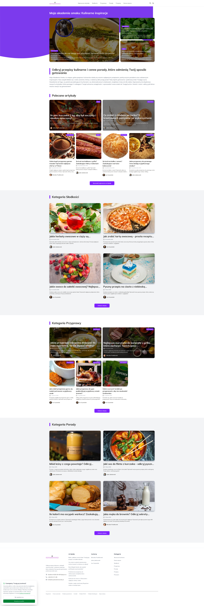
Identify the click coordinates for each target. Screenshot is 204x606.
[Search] (150, 3)
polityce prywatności (25, 593)
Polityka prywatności (67, 593)
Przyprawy (103, 3)
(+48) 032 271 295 (52, 577)
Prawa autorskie (56, 593)
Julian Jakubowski (110, 128)
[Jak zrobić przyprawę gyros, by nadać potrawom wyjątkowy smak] (62, 374)
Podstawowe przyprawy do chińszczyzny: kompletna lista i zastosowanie (76, 573)
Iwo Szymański (110, 247)
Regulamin (48, 593)
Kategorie (117, 554)
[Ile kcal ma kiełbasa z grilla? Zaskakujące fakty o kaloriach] (88, 146)
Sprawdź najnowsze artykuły (102, 183)
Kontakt (75, 593)
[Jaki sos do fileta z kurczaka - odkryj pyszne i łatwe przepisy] (129, 446)
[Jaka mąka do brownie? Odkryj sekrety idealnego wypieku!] (129, 496)
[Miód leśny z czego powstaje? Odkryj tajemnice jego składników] (75, 446)
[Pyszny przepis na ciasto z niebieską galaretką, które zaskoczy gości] (129, 268)
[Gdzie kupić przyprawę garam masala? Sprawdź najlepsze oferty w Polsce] (62, 146)
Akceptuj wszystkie (19, 601)
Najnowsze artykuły (83, 3)
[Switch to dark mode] (153, 3)
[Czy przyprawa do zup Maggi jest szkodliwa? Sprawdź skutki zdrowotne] (84, 40)
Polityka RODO (82, 593)
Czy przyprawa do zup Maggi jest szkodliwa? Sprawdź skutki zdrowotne (83, 53)
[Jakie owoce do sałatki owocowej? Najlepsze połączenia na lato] (75, 268)
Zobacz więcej (102, 305)
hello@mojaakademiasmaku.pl (56, 579)
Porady (111, 3)
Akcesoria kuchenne (119, 557)
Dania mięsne (127, 3)
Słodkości (95, 3)
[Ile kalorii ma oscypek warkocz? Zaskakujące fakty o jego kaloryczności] (75, 496)
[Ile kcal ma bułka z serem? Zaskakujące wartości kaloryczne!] (115, 146)
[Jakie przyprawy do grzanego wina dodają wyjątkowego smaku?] (142, 146)
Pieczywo (116, 574)
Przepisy (118, 3)
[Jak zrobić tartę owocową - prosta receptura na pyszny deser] (129, 218)
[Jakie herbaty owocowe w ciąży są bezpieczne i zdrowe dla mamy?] (75, 218)
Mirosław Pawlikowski (58, 128)
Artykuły (72, 554)
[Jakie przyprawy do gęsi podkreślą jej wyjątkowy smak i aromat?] (88, 374)
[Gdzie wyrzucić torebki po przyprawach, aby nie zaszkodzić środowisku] (115, 374)
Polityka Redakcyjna (92, 593)
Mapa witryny (102, 593)
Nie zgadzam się (19, 597)
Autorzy (94, 554)
